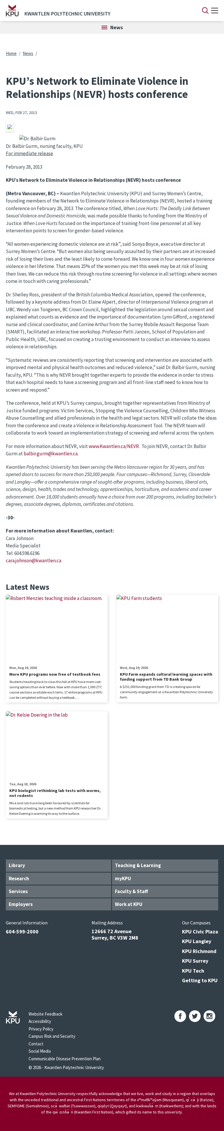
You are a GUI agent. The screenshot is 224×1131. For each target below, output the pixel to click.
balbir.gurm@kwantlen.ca (51, 453)
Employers (21, 904)
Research (19, 878)
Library (17, 865)
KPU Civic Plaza (200, 931)
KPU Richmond (199, 951)
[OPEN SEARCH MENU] (205, 10)
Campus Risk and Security (52, 1036)
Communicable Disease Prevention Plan (65, 1058)
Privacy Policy (41, 1029)
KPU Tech (193, 970)
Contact (36, 1044)
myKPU (123, 878)
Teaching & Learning (138, 865)
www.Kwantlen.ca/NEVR (114, 446)
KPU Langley (196, 941)
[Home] (12, 10)
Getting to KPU (200, 980)
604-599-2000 (22, 931)
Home (11, 53)
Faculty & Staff (131, 891)
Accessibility (40, 1021)
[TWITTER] (195, 1016)
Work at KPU (128, 904)
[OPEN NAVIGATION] (214, 10)
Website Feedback (45, 1014)
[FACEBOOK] (180, 1016)
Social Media (40, 1051)
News (28, 53)
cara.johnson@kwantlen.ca (33, 560)
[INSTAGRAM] (209, 1016)
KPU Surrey (195, 960)
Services (18, 891)
